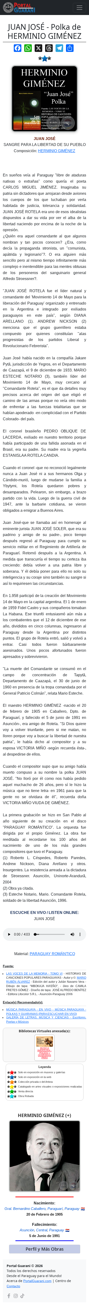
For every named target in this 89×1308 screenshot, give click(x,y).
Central (41, 1230)
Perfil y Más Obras (45, 1249)
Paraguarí (55, 1209)
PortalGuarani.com (37, 1281)
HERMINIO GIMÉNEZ (56, 151)
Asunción (27, 1230)
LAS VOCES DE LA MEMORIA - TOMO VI (34, 973)
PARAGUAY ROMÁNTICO (52, 954)
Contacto (13, 1286)
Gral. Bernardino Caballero (25, 1209)
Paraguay (72, 1209)
